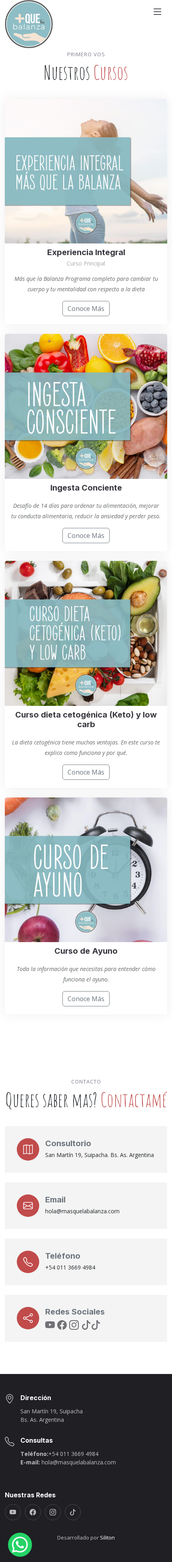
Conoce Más (86, 308)
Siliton (107, 1537)
